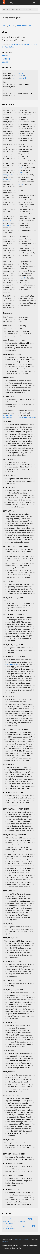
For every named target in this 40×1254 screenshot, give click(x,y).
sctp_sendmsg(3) (11, 664)
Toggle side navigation (13, 18)
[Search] (36, 9)
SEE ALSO (5, 62)
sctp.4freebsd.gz (24, 26)
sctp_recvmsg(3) (27, 1226)
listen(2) (19, 168)
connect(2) (19, 184)
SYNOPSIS (5, 56)
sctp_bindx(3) (9, 175)
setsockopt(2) (9, 415)
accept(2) (7, 180)
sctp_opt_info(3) (27, 418)
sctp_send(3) (20, 278)
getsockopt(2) (9, 418)
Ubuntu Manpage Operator (22, 1239)
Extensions (8, 313)
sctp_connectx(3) (10, 1224)
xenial (4, 26)
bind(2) (21, 173)
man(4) (12, 26)
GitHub (5, 1242)
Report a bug (9, 47)
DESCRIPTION (6, 59)
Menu (35, 2)
